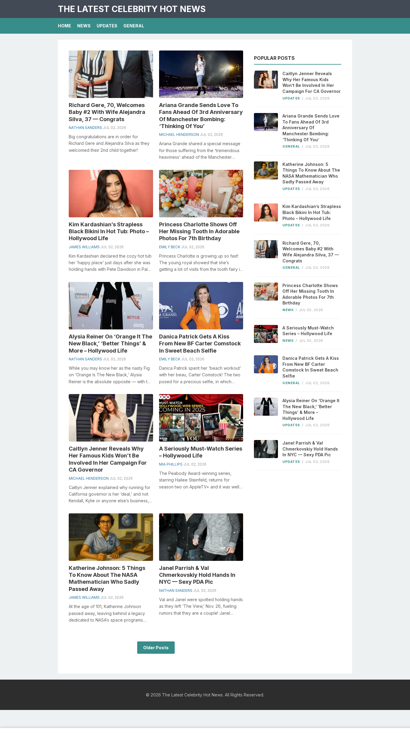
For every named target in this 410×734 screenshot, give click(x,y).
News (84, 25)
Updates (107, 25)
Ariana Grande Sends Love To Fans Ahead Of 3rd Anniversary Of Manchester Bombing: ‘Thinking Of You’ (310, 127)
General (133, 25)
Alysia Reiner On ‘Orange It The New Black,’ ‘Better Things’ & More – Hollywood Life (110, 343)
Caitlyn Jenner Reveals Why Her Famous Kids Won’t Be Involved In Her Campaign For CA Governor (311, 82)
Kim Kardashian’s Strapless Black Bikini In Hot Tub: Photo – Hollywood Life (109, 231)
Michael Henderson (179, 134)
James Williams (84, 247)
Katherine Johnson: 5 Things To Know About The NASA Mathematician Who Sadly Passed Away (311, 173)
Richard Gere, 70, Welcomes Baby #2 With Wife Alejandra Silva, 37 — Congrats (107, 112)
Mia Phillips (170, 464)
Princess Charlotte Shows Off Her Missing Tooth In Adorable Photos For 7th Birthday (199, 231)
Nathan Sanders (85, 127)
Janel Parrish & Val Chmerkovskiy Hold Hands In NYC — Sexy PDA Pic (197, 575)
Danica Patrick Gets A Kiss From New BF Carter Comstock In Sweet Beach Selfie (200, 343)
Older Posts (156, 647)
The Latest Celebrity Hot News (132, 9)
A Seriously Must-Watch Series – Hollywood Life (308, 330)
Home (64, 25)
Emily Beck (169, 247)
